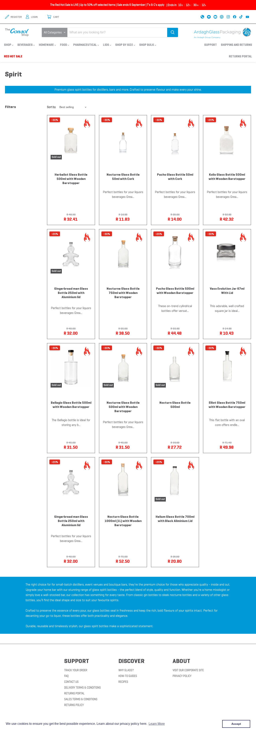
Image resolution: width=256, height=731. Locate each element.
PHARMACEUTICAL (85, 45)
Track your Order (75, 670)
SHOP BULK (147, 45)
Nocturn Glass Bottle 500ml (175, 405)
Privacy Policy (182, 676)
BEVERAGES (25, 45)
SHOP (8, 45)
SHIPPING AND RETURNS (236, 45)
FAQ (66, 676)
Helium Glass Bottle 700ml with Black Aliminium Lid (175, 519)
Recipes (123, 682)
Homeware (46, 45)
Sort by (51, 107)
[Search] (172, 32)
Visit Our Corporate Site (188, 670)
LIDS (106, 45)
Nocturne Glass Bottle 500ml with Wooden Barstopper (123, 407)
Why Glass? (126, 670)
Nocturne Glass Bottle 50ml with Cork (123, 176)
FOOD (64, 45)
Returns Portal (240, 56)
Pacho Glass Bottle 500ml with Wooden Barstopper (175, 290)
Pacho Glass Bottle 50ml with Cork (175, 176)
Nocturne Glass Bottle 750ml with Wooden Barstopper (123, 292)
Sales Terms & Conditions (80, 699)
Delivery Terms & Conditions (82, 688)
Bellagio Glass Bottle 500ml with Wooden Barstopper (71, 405)
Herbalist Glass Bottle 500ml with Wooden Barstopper (71, 178)
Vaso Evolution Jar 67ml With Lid (227, 290)
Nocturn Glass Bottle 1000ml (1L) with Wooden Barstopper (123, 521)
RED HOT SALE (13, 56)
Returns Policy (74, 705)
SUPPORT (210, 45)
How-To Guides (127, 676)
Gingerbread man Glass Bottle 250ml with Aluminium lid (71, 292)
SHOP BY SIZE (124, 45)
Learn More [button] (157, 723)
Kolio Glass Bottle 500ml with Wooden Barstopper (227, 176)
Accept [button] (236, 723)
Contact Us (71, 682)
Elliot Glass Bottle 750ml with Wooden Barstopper (227, 405)
